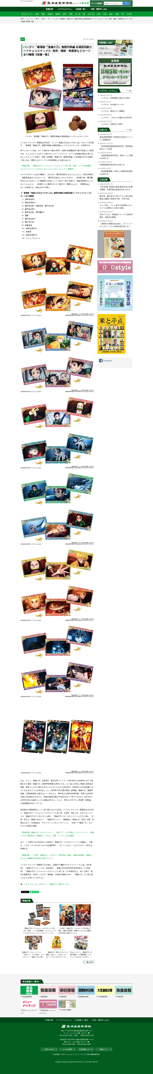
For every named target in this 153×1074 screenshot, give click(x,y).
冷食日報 (120, 996)
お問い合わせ (49, 1049)
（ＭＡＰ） (84, 1033)
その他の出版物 (65, 1010)
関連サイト (104, 1049)
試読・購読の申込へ (106, 53)
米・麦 (77, 14)
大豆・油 (91, 14)
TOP (22, 19)
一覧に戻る (89, 962)
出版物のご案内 (82, 1020)
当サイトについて (68, 1054)
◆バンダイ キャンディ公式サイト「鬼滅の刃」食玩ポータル (44, 884)
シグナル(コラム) (64, 9)
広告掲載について (85, 1049)
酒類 (43, 14)
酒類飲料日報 (83, 996)
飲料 (37, 14)
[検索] (126, 3)
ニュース (29, 19)
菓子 (64, 14)
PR (123, 14)
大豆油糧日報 (102, 996)
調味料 (57, 14)
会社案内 (57, 1054)
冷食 (98, 14)
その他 (129, 14)
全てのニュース (27, 14)
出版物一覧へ (81, 9)
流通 (117, 14)
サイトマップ (80, 1054)
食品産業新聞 (27, 996)
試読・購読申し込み (99, 9)
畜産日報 (44, 996)
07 (49, 19)
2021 (43, 19)
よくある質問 (67, 1049)
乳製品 (50, 14)
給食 (110, 14)
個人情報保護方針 (93, 1054)
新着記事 (49, 9)
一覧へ (130, 91)
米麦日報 (63, 996)
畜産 (70, 14)
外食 (104, 14)
